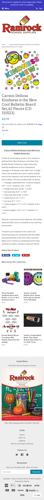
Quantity (5, 130)
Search (22, 435)
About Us (22, 437)
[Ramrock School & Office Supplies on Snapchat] (27, 455)
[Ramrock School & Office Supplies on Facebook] (22, 455)
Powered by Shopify (22, 481)
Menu (6, 8)
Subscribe (36, 471)
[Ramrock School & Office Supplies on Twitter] (17, 455)
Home (3, 44)
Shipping (22, 441)
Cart (40, 8)
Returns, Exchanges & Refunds (22, 443)
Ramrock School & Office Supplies (28, 478)
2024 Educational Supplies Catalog (22, 365)
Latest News (22, 361)
